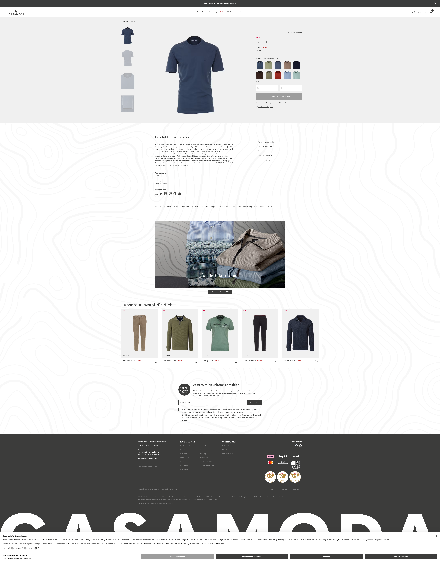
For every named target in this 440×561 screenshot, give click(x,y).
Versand (203, 446)
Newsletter (204, 458)
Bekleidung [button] (213, 12)
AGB (271, 489)
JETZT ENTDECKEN (220, 292)
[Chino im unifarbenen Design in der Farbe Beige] (139, 333)
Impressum (283, 489)
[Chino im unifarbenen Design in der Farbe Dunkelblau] (260, 333)
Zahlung (203, 454)
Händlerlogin (184, 469)
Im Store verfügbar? (265, 107)
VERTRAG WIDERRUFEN (147, 466)
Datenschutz (297, 489)
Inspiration (239, 12)
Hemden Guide (185, 450)
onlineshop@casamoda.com (262, 207)
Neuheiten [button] (201, 12)
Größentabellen (186, 446)
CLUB (229, 12)
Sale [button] (221, 12)
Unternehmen (227, 446)
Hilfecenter (184, 454)
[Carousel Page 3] (127, 80)
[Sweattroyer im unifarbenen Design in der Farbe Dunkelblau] (300, 333)
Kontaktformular (186, 458)
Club (182, 462)
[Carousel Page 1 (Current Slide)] (127, 35)
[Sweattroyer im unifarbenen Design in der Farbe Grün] (180, 333)
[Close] (435, 3)
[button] (260, 82)
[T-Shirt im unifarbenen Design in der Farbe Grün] (220, 333)
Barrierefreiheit (227, 454)
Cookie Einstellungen (207, 465)
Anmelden (254, 402)
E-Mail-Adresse (185, 402)
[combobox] (267, 88)
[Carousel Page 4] (127, 106)
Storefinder (226, 450)
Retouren (203, 450)
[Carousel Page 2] (127, 58)
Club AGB (184, 465)
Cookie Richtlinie (206, 462)
